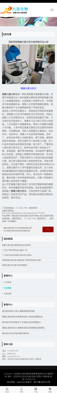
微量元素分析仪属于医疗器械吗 (14, 265)
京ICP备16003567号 (41, 382)
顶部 (50, 392)
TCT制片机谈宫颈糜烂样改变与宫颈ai (17, 255)
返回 (48, 229)
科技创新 (7, 294)
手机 (21, 392)
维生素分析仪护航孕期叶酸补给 (15, 333)
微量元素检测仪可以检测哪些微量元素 (17, 228)
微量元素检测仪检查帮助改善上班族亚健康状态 (22, 317)
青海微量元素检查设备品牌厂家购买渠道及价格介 (22, 260)
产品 (35, 392)
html (19, 382)
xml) (23, 382)
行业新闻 (7, 288)
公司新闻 (7, 282)
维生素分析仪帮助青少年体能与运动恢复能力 (21, 322)
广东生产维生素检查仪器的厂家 (14, 250)
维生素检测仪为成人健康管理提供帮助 (18, 311)
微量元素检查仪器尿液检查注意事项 (16, 245)
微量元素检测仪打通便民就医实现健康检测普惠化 (23, 328)
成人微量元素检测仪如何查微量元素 (16, 231)
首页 (7, 392)
